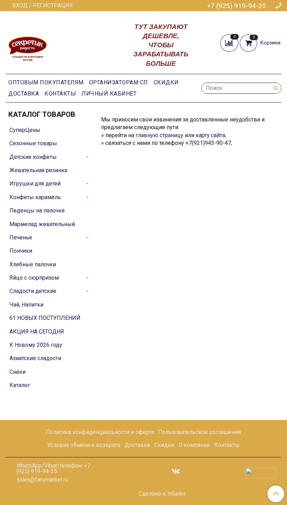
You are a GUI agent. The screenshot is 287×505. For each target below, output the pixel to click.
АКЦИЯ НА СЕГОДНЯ (36, 331)
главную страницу (159, 135)
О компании (194, 445)
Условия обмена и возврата (83, 445)
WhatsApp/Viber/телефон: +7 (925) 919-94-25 (53, 468)
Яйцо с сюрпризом (34, 277)
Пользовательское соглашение (199, 432)
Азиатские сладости (35, 358)
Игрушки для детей (35, 183)
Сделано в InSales (162, 494)
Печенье (20, 237)
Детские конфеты (33, 157)
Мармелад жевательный (42, 224)
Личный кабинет (109, 93)
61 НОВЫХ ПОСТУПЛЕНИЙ (44, 318)
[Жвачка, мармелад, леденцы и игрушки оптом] (27, 44)
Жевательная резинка (38, 170)
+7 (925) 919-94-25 (236, 6)
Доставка (23, 93)
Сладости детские (32, 291)
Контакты (60, 93)
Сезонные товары (33, 143)
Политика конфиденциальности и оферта (100, 432)
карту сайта (210, 135)
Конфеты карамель (35, 197)
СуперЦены (24, 130)
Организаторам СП (118, 82)
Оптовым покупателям (46, 82)
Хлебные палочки (32, 264)
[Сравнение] (230, 43)
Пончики (20, 250)
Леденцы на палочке (37, 210)
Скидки (166, 82)
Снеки (17, 372)
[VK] (176, 471)
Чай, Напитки (26, 304)
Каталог (19, 385)
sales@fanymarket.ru (42, 479)
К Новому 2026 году (35, 345)
